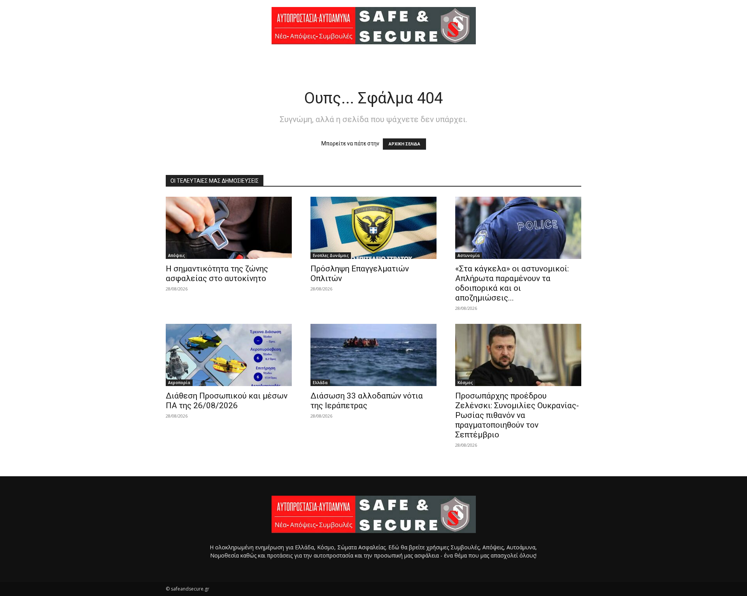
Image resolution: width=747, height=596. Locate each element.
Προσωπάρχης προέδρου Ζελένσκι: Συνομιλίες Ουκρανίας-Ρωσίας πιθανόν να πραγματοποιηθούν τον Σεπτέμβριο (517, 415)
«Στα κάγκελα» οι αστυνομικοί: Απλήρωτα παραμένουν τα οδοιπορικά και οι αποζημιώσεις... (512, 283)
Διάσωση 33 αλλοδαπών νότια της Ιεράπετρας (366, 400)
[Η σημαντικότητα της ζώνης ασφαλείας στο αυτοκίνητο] (229, 228)
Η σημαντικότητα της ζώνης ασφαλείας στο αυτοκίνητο (217, 273)
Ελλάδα (320, 382)
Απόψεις (176, 255)
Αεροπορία (179, 382)
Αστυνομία (469, 255)
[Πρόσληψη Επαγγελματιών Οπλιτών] (373, 228)
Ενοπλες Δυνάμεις (331, 255)
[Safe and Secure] (373, 25)
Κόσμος (465, 382)
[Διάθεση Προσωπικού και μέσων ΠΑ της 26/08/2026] (229, 355)
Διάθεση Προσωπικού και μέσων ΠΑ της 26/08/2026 (227, 400)
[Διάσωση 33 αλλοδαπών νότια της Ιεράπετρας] (373, 355)
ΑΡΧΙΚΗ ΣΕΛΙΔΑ (404, 144)
